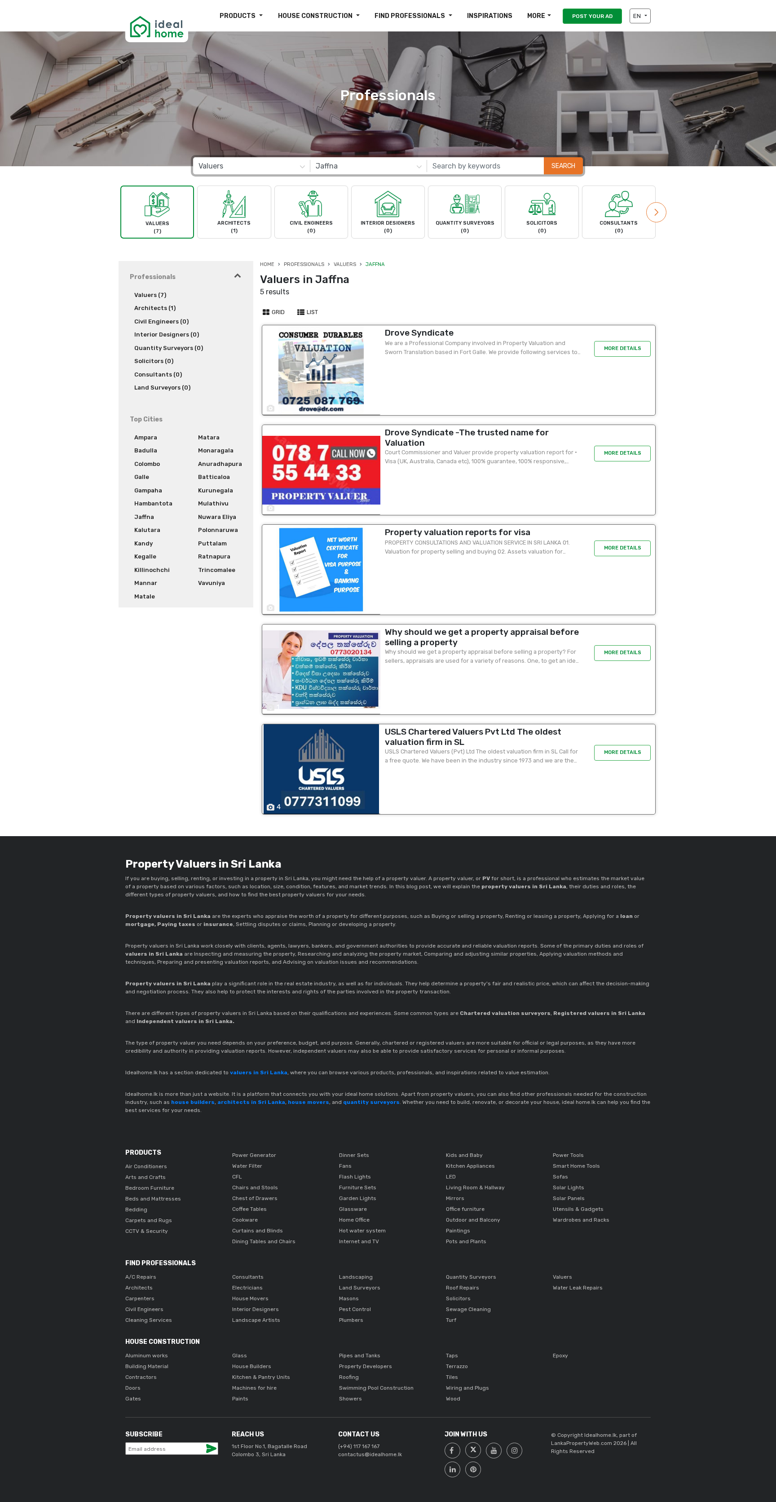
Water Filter (247, 1166)
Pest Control (355, 1309)
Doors (133, 1388)
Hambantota (153, 503)
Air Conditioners (146, 1166)
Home (267, 264)
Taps (452, 1355)
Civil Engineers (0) (161, 321)
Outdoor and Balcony (473, 1220)
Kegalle (145, 556)
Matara (209, 437)
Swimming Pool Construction (376, 1388)
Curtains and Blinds (257, 1230)
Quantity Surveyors (471, 1277)
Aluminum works (146, 1355)
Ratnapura (214, 556)
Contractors (141, 1377)
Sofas (560, 1177)
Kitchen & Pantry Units (261, 1377)
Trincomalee (216, 570)
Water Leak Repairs (578, 1288)
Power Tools (568, 1155)
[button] (656, 212)
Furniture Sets (357, 1187)
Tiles (452, 1377)
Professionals (304, 264)
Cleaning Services (148, 1320)
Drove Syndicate (419, 333)
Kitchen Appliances (470, 1166)
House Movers (250, 1298)
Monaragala (216, 450)
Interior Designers (255, 1309)
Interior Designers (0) (166, 334)
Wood (453, 1399)
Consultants (248, 1277)
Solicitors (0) (153, 361)
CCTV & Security (146, 1231)
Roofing (349, 1377)
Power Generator (254, 1155)
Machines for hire (254, 1388)
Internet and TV (359, 1241)
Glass (239, 1355)
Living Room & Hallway (475, 1187)
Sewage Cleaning (468, 1309)
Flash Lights (355, 1177)
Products (238, 16)
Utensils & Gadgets (578, 1209)
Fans (345, 1166)
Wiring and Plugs (467, 1388)
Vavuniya (211, 583)
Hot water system (362, 1230)
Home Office (354, 1220)
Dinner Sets (354, 1155)
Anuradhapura (220, 464)
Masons (349, 1298)
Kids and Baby (464, 1155)
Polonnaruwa (218, 530)
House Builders (251, 1366)
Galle (141, 477)
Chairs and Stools (255, 1187)
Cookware (245, 1220)
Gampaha (148, 490)
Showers (350, 1399)
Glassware (353, 1209)
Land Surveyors (359, 1288)
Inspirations (489, 16)
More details (622, 348)
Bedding (136, 1209)
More (536, 16)
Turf (451, 1320)
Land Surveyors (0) (162, 387)
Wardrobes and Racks (581, 1220)
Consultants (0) (158, 374)
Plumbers (351, 1320)
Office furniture (465, 1209)
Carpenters (139, 1298)
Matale (144, 596)
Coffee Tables (249, 1209)
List (311, 312)
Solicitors (458, 1298)
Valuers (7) (150, 295)
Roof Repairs (462, 1288)
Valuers (345, 264)
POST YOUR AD (592, 16)
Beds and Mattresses (153, 1199)
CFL (237, 1177)
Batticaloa (214, 477)
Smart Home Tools (576, 1166)
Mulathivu (213, 503)
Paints (240, 1399)
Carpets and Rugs (148, 1220)
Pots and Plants (466, 1241)
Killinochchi (152, 570)
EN (637, 16)
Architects (139, 1288)
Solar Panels (569, 1198)
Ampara (145, 437)
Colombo (147, 464)
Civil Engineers (144, 1309)
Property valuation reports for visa (457, 532)
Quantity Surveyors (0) (168, 348)
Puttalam (212, 543)
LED (451, 1177)
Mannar (145, 583)
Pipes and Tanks (359, 1355)
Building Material (146, 1366)
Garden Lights (357, 1198)
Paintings (458, 1230)
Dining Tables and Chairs (263, 1241)
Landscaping (356, 1277)
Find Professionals (410, 16)
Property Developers (365, 1366)
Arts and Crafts (145, 1177)
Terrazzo (457, 1366)
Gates (133, 1399)
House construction (316, 16)
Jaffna (144, 517)
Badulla (145, 450)
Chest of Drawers (255, 1198)
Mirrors (455, 1198)
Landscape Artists (256, 1320)
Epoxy (560, 1355)
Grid (277, 312)
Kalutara (147, 530)
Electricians (247, 1288)
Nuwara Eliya (217, 517)
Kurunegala (215, 490)
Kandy (143, 543)
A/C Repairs (140, 1277)
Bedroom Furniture (149, 1188)
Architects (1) (155, 308)
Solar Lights (568, 1187)
